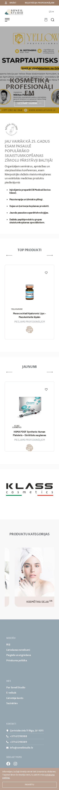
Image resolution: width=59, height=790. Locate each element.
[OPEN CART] (46, 19)
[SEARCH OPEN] (52, 19)
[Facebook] (8, 764)
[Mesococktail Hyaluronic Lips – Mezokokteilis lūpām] (29, 289)
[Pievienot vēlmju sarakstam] (46, 272)
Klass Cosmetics (16, 426)
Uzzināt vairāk (27, 103)
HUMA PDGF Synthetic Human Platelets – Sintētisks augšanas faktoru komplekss (29, 433)
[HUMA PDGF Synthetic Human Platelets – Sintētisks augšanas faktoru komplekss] (29, 406)
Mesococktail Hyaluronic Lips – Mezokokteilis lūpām (29, 315)
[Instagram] (15, 764)
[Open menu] (7, 20)
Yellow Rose (16, 309)
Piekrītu (29, 784)
